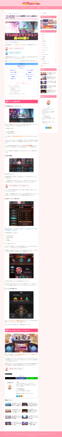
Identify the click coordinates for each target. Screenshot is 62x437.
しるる (17, 382)
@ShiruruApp (14, 42)
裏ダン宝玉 (30, 76)
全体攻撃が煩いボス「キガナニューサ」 (17, 87)
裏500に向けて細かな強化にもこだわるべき (17, 93)
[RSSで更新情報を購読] (22, 396)
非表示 (26, 83)
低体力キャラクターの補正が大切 (16, 90)
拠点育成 (13, 76)
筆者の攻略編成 (13, 89)
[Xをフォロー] (17, 396)
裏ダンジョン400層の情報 (14, 86)
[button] (55, 13)
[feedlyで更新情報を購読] (19, 396)
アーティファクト (13, 74)
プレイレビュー (21, 68)
